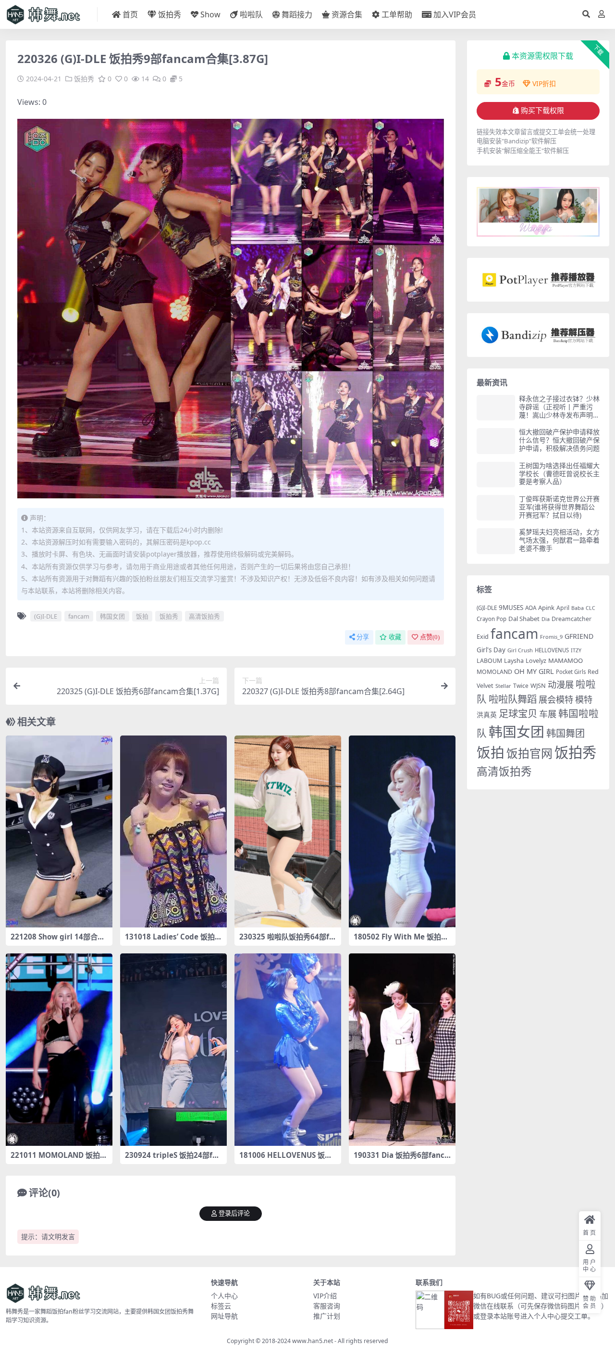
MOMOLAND (494, 672)
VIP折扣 (544, 83)
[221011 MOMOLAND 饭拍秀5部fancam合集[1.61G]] (59, 1049)
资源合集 (347, 14)
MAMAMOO (565, 660)
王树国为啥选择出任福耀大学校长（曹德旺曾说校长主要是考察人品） (559, 473)
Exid (483, 636)
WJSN (538, 685)
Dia (545, 618)
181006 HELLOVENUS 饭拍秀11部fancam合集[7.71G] (285, 1159)
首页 (130, 14)
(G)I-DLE (45, 616)
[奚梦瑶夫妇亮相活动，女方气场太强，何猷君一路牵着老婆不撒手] (496, 541)
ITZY (576, 650)
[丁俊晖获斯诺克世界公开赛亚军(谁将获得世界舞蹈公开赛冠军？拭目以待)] (496, 507)
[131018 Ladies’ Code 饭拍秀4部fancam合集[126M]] (173, 832)
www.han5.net (312, 1341)
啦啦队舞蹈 (513, 699)
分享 (363, 637)
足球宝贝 (518, 713)
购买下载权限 (542, 110)
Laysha (514, 661)
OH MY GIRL (534, 671)
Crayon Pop (491, 618)
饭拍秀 (169, 14)
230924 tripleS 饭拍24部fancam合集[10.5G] (173, 1159)
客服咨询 (326, 1305)
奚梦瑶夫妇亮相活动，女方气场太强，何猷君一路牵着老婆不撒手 (559, 540)
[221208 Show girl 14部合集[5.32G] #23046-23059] (59, 832)
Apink (546, 607)
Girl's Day (491, 650)
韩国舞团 (565, 733)
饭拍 (142, 616)
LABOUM (489, 661)
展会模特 (556, 699)
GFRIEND (579, 636)
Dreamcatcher (571, 619)
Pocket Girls (571, 671)
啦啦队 (251, 14)
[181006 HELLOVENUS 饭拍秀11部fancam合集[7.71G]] (287, 1049)
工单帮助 (396, 14)
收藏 (395, 637)
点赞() (430, 637)
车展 (547, 714)
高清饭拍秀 (204, 616)
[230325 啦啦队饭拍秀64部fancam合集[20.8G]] (287, 832)
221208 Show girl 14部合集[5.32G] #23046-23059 (58, 941)
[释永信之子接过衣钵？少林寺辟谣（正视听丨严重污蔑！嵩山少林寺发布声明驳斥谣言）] (496, 407)
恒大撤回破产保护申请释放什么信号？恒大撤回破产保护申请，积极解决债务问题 (559, 440)
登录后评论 (234, 1213)
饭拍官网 (529, 753)
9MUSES (511, 607)
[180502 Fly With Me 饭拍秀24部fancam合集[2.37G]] (402, 832)
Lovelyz (536, 661)
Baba (577, 607)
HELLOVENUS (552, 650)
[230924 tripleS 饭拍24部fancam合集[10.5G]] (173, 1049)
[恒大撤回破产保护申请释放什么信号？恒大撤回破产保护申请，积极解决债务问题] (496, 441)
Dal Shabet (524, 618)
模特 (583, 699)
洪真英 (487, 714)
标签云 (221, 1305)
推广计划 (326, 1315)
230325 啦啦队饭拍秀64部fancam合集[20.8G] (286, 941)
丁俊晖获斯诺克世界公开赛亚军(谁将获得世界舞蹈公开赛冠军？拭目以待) (559, 507)
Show (210, 14)
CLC (590, 608)
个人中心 (224, 1295)
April (562, 608)
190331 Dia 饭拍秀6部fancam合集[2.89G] (401, 1159)
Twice (521, 686)
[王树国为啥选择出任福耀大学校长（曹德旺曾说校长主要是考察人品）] (496, 474)
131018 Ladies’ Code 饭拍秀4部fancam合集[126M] (173, 941)
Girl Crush (520, 650)
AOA (530, 607)
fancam (78, 616)
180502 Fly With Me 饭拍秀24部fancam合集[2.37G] (401, 941)
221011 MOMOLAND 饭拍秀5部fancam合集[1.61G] (59, 1159)
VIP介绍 (325, 1295)
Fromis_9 (551, 636)
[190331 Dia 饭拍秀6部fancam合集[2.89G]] (402, 1049)
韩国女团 (112, 616)
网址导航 (224, 1315)
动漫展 (561, 684)
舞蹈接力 (297, 14)
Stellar (503, 685)
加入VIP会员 (454, 14)
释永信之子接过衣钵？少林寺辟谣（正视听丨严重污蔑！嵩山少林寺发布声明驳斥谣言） (559, 410)
